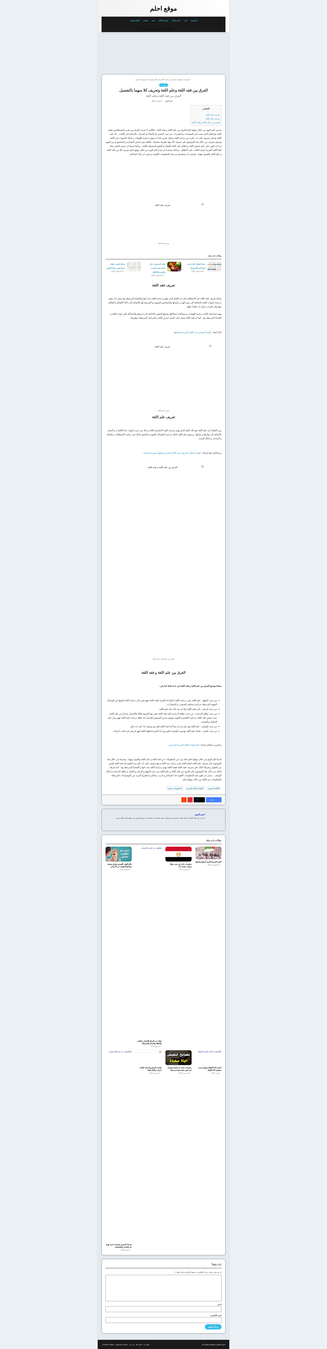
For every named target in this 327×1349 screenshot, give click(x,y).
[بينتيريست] (190, 799)
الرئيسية (194, 20)
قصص (145, 20)
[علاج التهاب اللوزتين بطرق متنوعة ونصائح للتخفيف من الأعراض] (119, 854)
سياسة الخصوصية (121, 1344)
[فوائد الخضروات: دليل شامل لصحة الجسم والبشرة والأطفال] (174, 266)
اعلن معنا (139, 1344)
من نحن (132, 1344)
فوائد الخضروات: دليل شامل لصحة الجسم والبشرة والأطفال (157, 268)
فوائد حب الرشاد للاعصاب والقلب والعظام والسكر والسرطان (149, 1042)
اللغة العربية (213, 788)
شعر (153, 20)
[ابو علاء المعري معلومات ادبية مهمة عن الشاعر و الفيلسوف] (119, 1146)
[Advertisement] (207, 52)
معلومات (180, 79)
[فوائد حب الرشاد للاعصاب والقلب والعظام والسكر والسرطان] (149, 942)
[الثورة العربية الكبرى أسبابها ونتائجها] (208, 853)
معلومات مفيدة (174, 788)
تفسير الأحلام (163, 20)
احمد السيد (168, 101)
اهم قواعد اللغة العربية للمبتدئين (183, 744)
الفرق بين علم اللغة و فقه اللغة (206, 122)
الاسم (219, 1304)
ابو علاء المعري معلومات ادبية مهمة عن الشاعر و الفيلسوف (119, 1245)
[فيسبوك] (200, 822)
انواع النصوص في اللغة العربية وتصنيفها (192, 332)
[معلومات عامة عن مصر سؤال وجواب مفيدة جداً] (178, 854)
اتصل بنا (146, 1344)
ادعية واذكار (176, 20)
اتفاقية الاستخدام (108, 1344)
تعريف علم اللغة (212, 118)
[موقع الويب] (203, 822)
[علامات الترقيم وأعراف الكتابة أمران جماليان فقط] (149, 1057)
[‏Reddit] (183, 799)
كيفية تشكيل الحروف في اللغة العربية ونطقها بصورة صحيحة (172, 452)
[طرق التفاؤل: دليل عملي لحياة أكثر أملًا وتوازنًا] (214, 266)
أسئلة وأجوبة (135, 20)
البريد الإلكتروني (215, 1315)
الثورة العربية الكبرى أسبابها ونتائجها (208, 862)
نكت (185, 20)
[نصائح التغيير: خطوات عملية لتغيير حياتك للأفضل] (134, 266)
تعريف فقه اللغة (213, 114)
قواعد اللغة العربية (194, 788)
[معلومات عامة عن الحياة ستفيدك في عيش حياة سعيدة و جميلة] (178, 1057)
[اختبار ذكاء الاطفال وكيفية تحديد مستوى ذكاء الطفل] (208, 1057)
